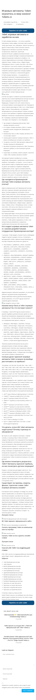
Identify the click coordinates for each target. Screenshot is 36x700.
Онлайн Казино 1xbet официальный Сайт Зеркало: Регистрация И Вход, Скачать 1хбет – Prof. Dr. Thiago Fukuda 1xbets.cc (18, 638)
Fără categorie (8, 24)
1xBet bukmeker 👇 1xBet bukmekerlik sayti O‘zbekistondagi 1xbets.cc (18, 616)
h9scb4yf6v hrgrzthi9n (10, 22)
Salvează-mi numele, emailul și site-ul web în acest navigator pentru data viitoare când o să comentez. (16, 686)
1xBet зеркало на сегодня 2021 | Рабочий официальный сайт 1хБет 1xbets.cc (18, 626)
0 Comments (20, 24)
